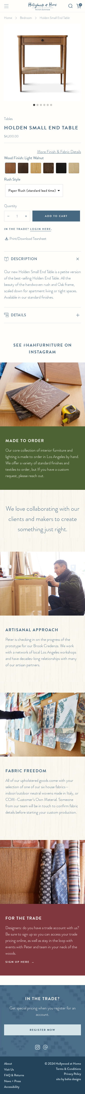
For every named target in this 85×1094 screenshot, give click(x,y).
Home (8, 17)
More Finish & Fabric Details (59, 152)
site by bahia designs (68, 1079)
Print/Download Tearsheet (28, 238)
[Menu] (6, 6)
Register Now (42, 1030)
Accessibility (11, 1086)
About (8, 1063)
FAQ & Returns (14, 1075)
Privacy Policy (72, 1073)
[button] (10, 168)
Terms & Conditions (68, 1068)
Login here (40, 229)
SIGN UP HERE (17, 962)
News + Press (12, 1081)
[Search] (70, 6)
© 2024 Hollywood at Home (63, 1063)
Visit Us (9, 1069)
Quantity (10, 206)
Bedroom (26, 17)
